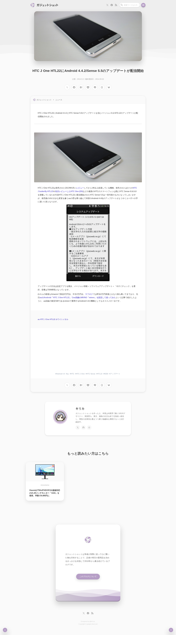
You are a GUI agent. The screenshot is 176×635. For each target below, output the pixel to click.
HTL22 (99, 374)
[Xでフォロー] (107, 5)
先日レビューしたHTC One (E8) (69, 191)
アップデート (115, 374)
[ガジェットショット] (44, 5)
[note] (83, 427)
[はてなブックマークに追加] (81, 87)
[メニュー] (143, 5)
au (68, 374)
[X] (78, 427)
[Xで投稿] (67, 87)
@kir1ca (92, 621)
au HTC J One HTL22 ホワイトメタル (53, 319)
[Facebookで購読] (112, 5)
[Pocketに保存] (88, 87)
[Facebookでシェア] (74, 87)
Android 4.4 (60, 374)
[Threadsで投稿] (101, 87)
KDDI (106, 374)
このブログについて (88, 576)
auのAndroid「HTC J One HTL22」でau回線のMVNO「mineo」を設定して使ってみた (78, 297)
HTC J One (80, 374)
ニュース (58, 100)
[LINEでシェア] (94, 87)
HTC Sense (91, 374)
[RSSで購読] (116, 5)
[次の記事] (5, 630)
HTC (72, 374)
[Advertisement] (88, 352)
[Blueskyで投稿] (108, 87)
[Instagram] (89, 427)
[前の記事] (171, 630)
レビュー (80, 188)
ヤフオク (89, 294)
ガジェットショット (44, 100)
